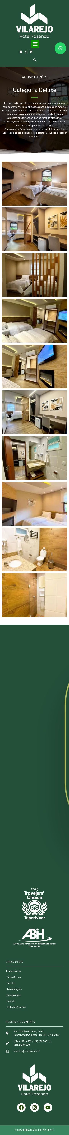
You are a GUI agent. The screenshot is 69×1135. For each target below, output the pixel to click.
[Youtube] (48, 1107)
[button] (35, 44)
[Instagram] (26, 52)
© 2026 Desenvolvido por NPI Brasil (34, 1130)
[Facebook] (21, 52)
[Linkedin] (31, 52)
